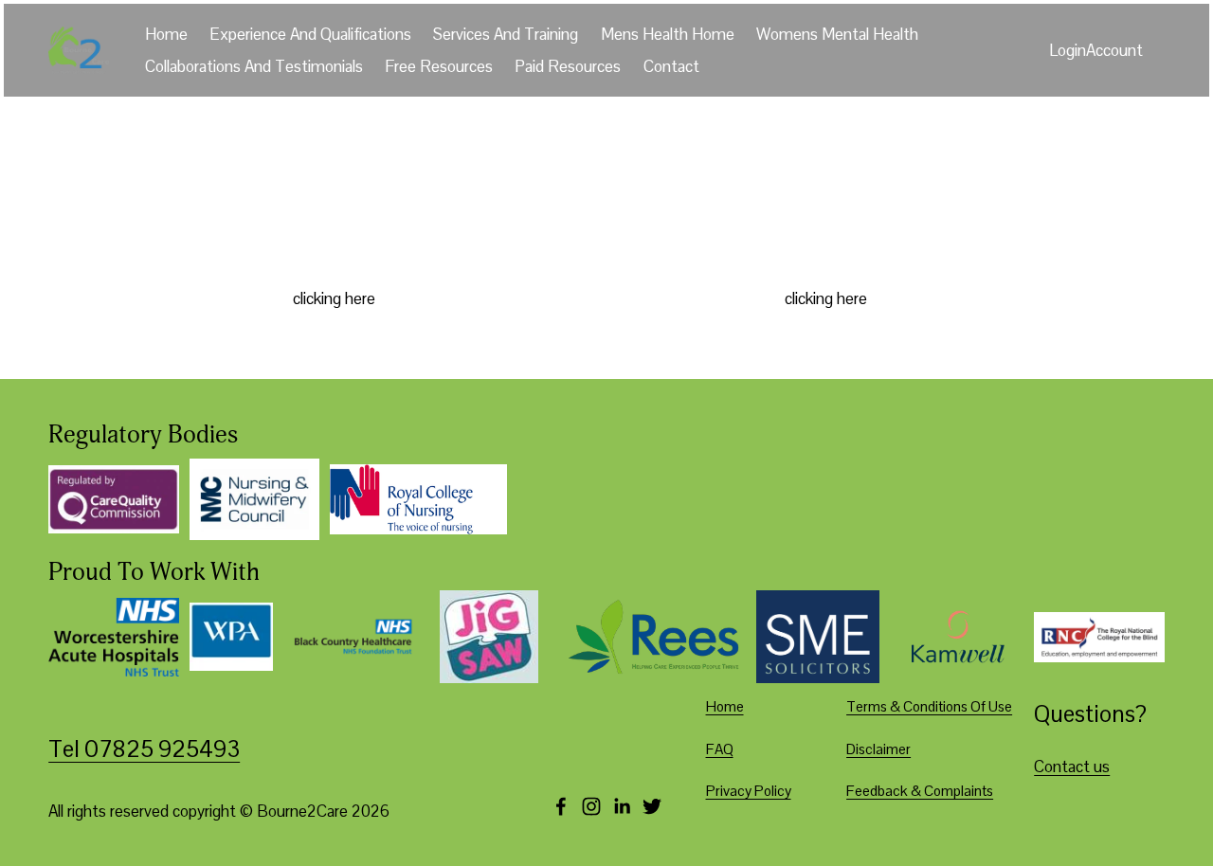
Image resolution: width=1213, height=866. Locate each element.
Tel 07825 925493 (144, 749)
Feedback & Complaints (919, 791)
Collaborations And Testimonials (254, 66)
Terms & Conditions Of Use (929, 706)
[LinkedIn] (621, 806)
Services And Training (505, 34)
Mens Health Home (667, 34)
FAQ (719, 749)
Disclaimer (878, 749)
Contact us (1072, 766)
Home (166, 34)
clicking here (334, 298)
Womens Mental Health (837, 34)
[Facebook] (561, 806)
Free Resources (439, 66)
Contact (671, 66)
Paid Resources (568, 66)
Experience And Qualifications (310, 34)
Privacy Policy (748, 791)
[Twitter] (652, 806)
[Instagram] (591, 806)
